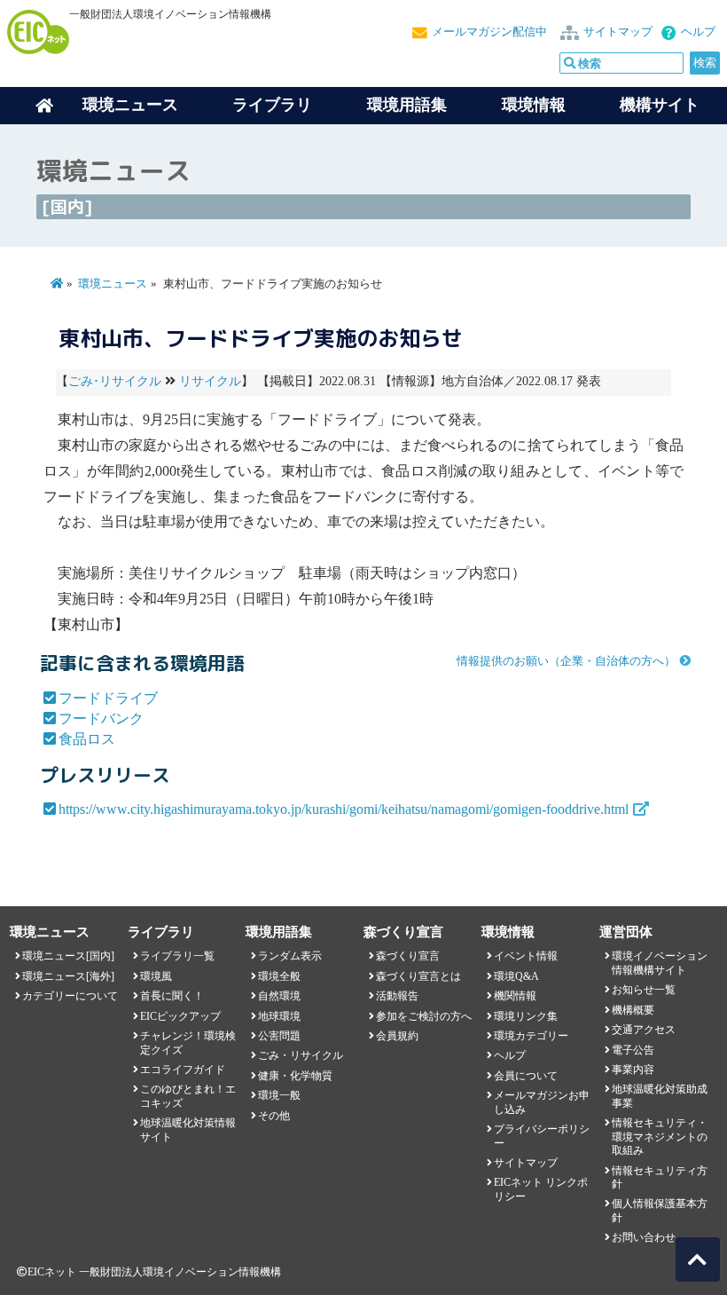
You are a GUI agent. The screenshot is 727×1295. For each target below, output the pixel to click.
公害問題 (279, 1036)
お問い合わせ (644, 1237)
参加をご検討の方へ (424, 1016)
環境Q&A (516, 976)
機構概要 (633, 1010)
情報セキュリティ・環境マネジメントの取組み (659, 1137)
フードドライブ (108, 698)
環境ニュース (112, 284)
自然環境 (279, 996)
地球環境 (279, 1016)
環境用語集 (407, 105)
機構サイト (660, 105)
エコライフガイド (182, 1069)
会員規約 (397, 1036)
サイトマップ (618, 32)
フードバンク (101, 718)
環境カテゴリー (531, 1036)
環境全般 (279, 976)
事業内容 (633, 1069)
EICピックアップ (180, 1016)
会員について (526, 1076)
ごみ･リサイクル (114, 381)
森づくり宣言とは (418, 976)
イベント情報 (526, 956)
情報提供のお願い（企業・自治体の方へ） (566, 661)
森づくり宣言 (408, 956)
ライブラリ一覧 (177, 956)
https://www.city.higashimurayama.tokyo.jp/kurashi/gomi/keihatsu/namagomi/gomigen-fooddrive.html (344, 809)
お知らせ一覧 (644, 989)
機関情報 (515, 996)
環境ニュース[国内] (68, 956)
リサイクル (210, 381)
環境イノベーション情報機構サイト (659, 962)
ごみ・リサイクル (300, 1055)
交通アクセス (644, 1029)
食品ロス (87, 738)
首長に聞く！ (172, 996)
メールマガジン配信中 (489, 32)
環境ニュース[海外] (68, 976)
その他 (274, 1115)
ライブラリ (272, 105)
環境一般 (279, 1095)
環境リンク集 (526, 1016)
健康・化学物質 (295, 1076)
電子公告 (633, 1050)
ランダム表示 (290, 956)
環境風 (156, 976)
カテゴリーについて (70, 996)
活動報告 (397, 996)
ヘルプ (698, 32)
